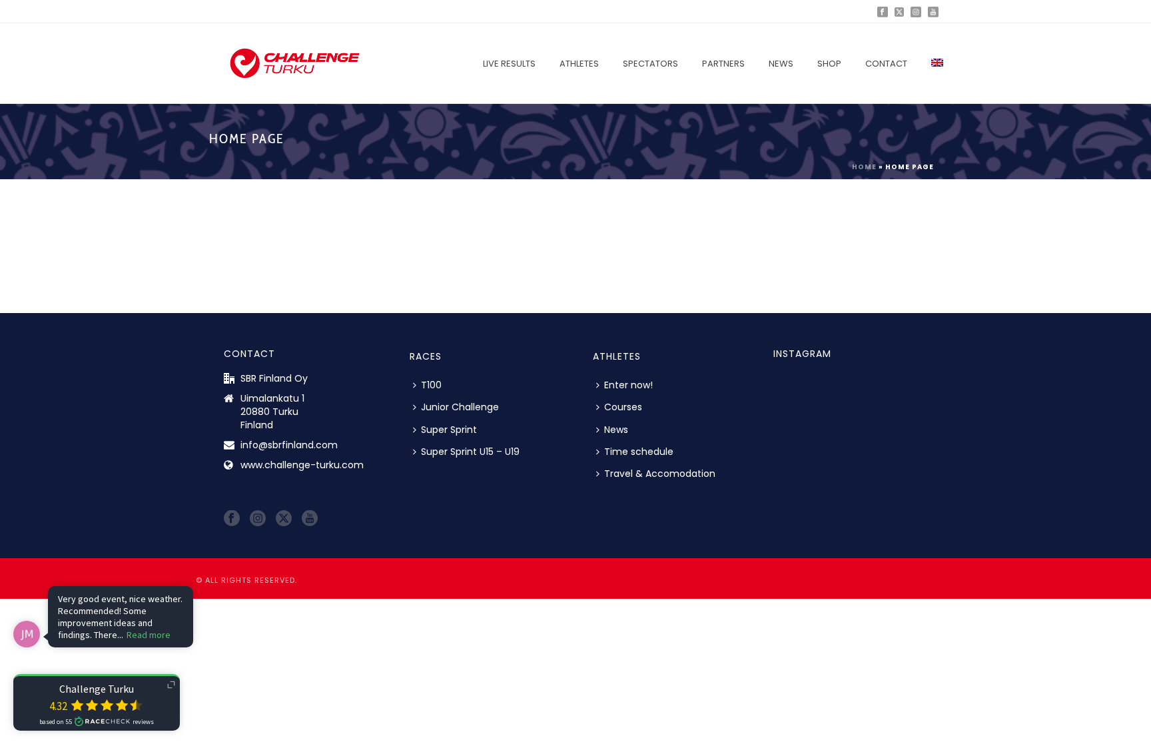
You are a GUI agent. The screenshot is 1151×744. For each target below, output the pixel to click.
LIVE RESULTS (509, 63)
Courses (623, 407)
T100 (431, 385)
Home (864, 167)
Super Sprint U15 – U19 (470, 451)
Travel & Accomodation (659, 473)
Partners (723, 63)
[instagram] (258, 519)
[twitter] (284, 519)
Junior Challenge (460, 407)
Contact (886, 63)
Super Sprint (449, 429)
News (781, 63)
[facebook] (232, 519)
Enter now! (628, 385)
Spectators (650, 63)
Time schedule (638, 451)
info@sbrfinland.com (289, 445)
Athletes (579, 63)
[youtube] (310, 519)
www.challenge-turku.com (302, 465)
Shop (829, 63)
